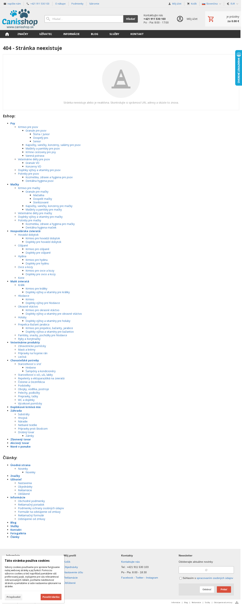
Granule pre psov (36, 130)
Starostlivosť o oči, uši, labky (35, 374)
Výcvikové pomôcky (30, 403)
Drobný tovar (26, 432)
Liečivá (22, 357)
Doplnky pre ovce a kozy (41, 274)
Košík (67, 561)
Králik (21, 285)
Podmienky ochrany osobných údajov (41, 508)
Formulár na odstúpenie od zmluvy (39, 512)
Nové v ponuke (20, 446)
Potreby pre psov (28, 173)
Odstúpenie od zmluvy (31, 519)
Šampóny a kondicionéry (41, 371)
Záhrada (16, 410)
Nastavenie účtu (73, 572)
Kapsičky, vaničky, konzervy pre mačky (49, 206)
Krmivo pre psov (28, 127)
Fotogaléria (18, 533)
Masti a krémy (26, 349)
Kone (21, 278)
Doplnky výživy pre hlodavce (43, 303)
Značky (15, 476)
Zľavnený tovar (20, 439)
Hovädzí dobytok (28, 234)
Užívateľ (15, 479)
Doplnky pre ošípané (38, 252)
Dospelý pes (40, 137)
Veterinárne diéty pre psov (34, 159)
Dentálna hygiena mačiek (41, 227)
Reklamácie (25, 490)
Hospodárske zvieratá (25, 231)
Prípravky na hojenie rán (32, 353)
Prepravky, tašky (28, 396)
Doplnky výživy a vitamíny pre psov (39, 170)
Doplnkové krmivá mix (25, 407)
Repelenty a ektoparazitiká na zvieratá (41, 378)
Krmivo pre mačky (29, 188)
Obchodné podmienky (31, 501)
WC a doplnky (26, 400)
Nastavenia (25, 483)
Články (14, 537)
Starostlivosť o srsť (29, 364)
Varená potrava (35, 155)
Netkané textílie (27, 425)
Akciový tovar (19, 443)
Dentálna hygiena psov (40, 181)
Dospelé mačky (42, 199)
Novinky (23, 468)
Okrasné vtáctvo (28, 306)
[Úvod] (20, 19)
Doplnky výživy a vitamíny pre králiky (48, 292)
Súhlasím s (207, 577)
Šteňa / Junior (41, 134)
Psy (12, 123)
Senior (37, 141)
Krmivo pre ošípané (37, 249)
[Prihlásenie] (186, 19)
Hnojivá (22, 418)
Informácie (17, 497)
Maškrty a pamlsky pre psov (43, 148)
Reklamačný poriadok (31, 504)
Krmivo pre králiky (36, 288)
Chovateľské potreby (24, 360)
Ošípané (23, 245)
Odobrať (207, 589)
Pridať (224, 589)
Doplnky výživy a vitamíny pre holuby (48, 321)
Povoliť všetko (51, 597)
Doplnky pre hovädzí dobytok (43, 242)
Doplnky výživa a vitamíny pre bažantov (50, 331)
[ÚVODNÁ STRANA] (7, 34)
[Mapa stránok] (236, 602)
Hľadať (130, 19)
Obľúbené (24, 494)
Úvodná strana (20, 465)
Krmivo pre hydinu (37, 260)
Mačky (14, 184)
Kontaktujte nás (130, 561)
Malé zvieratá (19, 281)
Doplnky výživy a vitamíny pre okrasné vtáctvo (54, 313)
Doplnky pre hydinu (37, 263)
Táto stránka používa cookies (27, 561)
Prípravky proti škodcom (33, 428)
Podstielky (24, 385)
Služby (14, 526)
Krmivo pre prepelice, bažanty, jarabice (49, 328)
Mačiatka (38, 195)
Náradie (23, 421)
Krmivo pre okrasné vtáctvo (42, 310)
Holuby (22, 317)
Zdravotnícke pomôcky (32, 346)
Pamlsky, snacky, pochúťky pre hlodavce (42, 335)
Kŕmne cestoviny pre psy (41, 152)
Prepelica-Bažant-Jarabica (33, 324)
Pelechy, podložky (29, 392)
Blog (13, 522)
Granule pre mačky (37, 191)
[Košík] (223, 18)
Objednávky (25, 486)
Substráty (23, 414)
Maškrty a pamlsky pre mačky (44, 209)
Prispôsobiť (13, 597)
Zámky (30, 436)
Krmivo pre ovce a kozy (40, 270)
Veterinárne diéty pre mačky (35, 213)
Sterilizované (41, 202)
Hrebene (31, 367)
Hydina (22, 256)
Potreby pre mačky (29, 220)
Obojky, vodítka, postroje (33, 389)
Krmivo (30, 299)
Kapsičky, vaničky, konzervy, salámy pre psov (53, 145)
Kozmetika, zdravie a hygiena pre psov (49, 177)
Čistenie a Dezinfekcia (31, 382)
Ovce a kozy (25, 267)
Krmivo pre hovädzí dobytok (43, 238)
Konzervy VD (33, 166)
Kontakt (16, 529)
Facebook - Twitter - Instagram (139, 577)
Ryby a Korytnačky (29, 339)
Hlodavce (23, 295)
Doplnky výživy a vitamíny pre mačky (40, 216)
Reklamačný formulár (31, 515)
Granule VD (32, 163)
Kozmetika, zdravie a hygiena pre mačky (50, 224)
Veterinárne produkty (25, 342)
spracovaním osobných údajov (215, 577)
